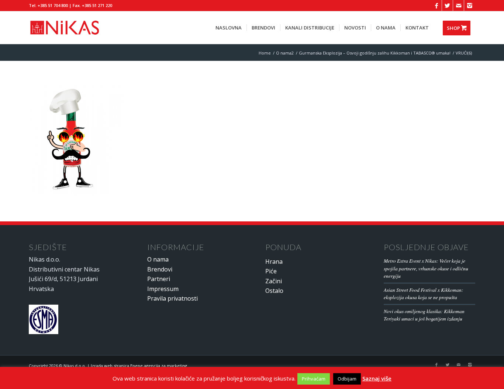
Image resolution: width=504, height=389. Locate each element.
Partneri (158, 279)
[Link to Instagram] (469, 5)
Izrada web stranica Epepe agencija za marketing (139, 365)
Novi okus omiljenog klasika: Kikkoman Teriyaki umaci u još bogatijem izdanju (424, 315)
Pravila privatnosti (172, 298)
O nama (158, 259)
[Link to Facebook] (436, 5)
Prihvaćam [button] (313, 378)
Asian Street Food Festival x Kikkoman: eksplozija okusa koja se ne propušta (423, 293)
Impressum (163, 289)
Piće (271, 271)
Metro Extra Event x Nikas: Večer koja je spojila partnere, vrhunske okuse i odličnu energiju (426, 268)
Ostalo (274, 291)
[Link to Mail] (458, 5)
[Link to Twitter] (447, 5)
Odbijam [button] (347, 378)
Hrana (274, 261)
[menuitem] (228, 27)
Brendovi (159, 269)
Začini (273, 281)
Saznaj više (376, 378)
